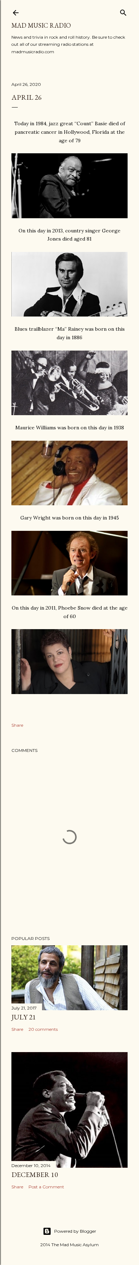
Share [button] (17, 725)
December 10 (34, 1174)
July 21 (23, 1017)
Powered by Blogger (75, 1231)
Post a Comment (46, 1186)
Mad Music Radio (41, 25)
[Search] (123, 11)
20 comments (43, 1029)
